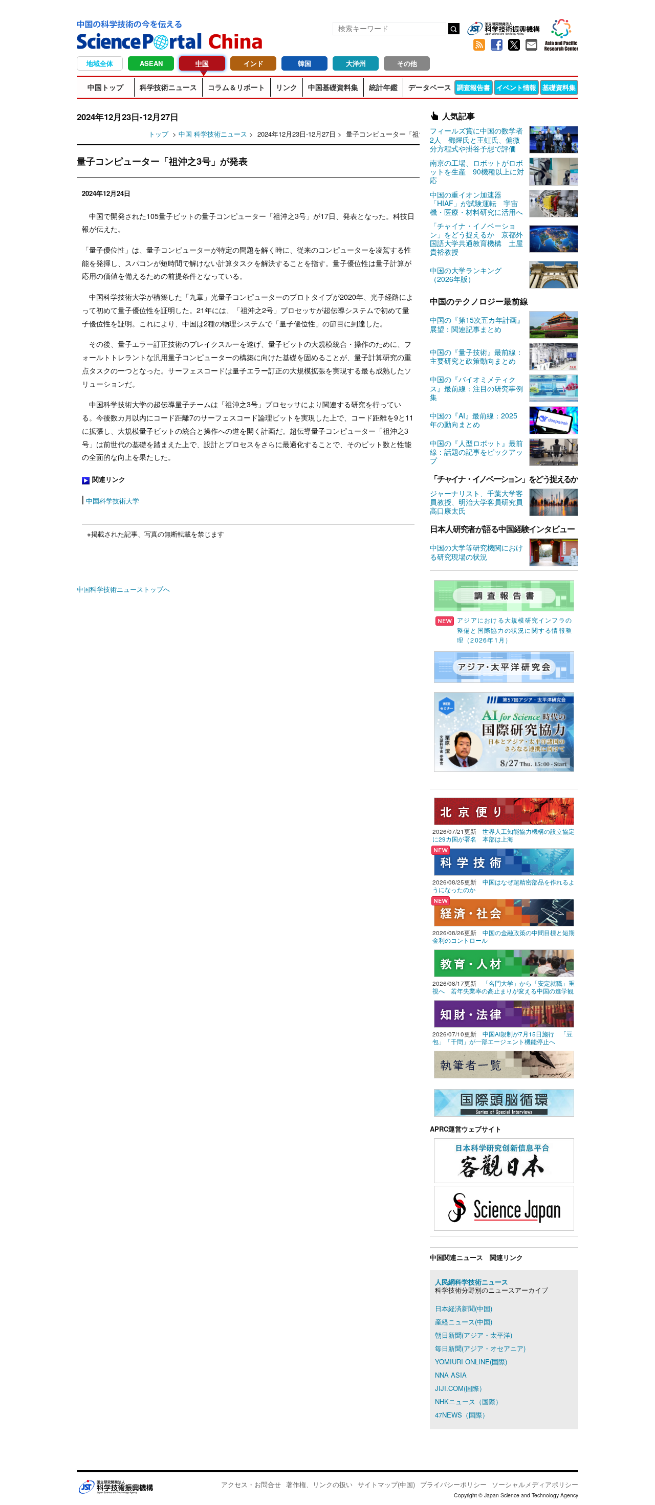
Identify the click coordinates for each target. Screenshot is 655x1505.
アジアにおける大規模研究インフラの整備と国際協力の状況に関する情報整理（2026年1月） (514, 629)
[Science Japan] (504, 1207)
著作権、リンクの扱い (319, 1484)
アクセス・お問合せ (251, 1484)
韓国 (304, 63)
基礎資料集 (559, 87)
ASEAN (151, 63)
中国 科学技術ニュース (213, 134)
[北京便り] (504, 810)
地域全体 (99, 63)
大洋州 (356, 63)
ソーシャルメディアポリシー (535, 1484)
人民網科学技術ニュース (471, 1282)
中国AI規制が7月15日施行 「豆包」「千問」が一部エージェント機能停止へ (502, 1038)
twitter (514, 45)
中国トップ (105, 87)
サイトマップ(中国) (386, 1484)
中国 (202, 63)
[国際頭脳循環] (504, 1101)
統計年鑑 (383, 87)
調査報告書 (473, 87)
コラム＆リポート (236, 87)
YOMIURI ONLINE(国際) (471, 1361)
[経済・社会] (504, 911)
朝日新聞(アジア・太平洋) (473, 1335)
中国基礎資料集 (333, 87)
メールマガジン (531, 45)
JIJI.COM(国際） (460, 1388)
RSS (479, 45)
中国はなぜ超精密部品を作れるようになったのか (503, 886)
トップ (158, 134)
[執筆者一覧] (504, 1063)
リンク (286, 87)
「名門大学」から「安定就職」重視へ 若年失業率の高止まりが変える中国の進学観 (503, 987)
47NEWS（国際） (462, 1415)
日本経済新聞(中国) (463, 1308)
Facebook (496, 45)
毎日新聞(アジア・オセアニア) (480, 1348)
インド (254, 63)
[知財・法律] (504, 1012)
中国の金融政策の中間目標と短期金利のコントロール (503, 936)
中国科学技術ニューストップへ (123, 589)
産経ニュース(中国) (463, 1321)
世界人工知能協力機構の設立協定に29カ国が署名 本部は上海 (503, 835)
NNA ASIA (451, 1375)
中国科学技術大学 (112, 500)
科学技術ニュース (168, 87)
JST (116, 1486)
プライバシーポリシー (453, 1484)
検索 (454, 28)
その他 (407, 63)
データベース (429, 87)
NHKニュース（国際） (468, 1401)
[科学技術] (504, 861)
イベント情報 (516, 87)
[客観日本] (504, 1159)
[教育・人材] (504, 962)
